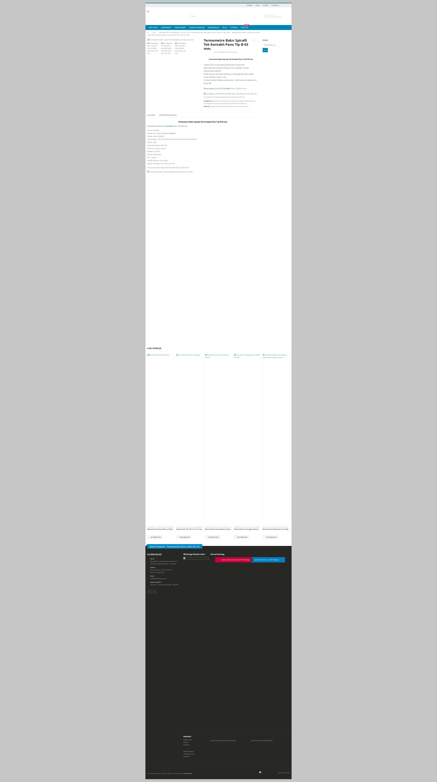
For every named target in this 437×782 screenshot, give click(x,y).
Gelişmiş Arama (188, 754)
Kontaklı (227, 88)
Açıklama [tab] (151, 115)
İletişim (265, 5)
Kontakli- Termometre (217, 106)
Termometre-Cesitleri (241, 106)
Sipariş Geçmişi (188, 751)
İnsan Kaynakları (197, 27)
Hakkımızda (166, 27)
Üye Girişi (186, 756)
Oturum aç (275, 5)
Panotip (172, 133)
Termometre (209, 88)
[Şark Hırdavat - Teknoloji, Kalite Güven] (159, 16)
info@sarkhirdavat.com (158, 579)
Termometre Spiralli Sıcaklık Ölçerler (243, 101)
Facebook (149, 592)
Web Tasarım (188, 773)
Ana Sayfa (153, 27)
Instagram (154, 592)
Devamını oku (156, 537)
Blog (257, 5)
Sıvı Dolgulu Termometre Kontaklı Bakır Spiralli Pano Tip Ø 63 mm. (225, 103)
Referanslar (213, 27)
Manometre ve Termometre (221, 101)
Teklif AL (244, 27)
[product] (160, 439)
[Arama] (237, 16)
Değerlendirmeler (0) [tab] (168, 115)
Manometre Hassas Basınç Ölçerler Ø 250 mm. (219, 527)
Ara (265, 50)
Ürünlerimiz (180, 27)
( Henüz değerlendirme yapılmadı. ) (226, 52)
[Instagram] (288, 5)
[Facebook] (285, 5)
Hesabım (249, 5)
